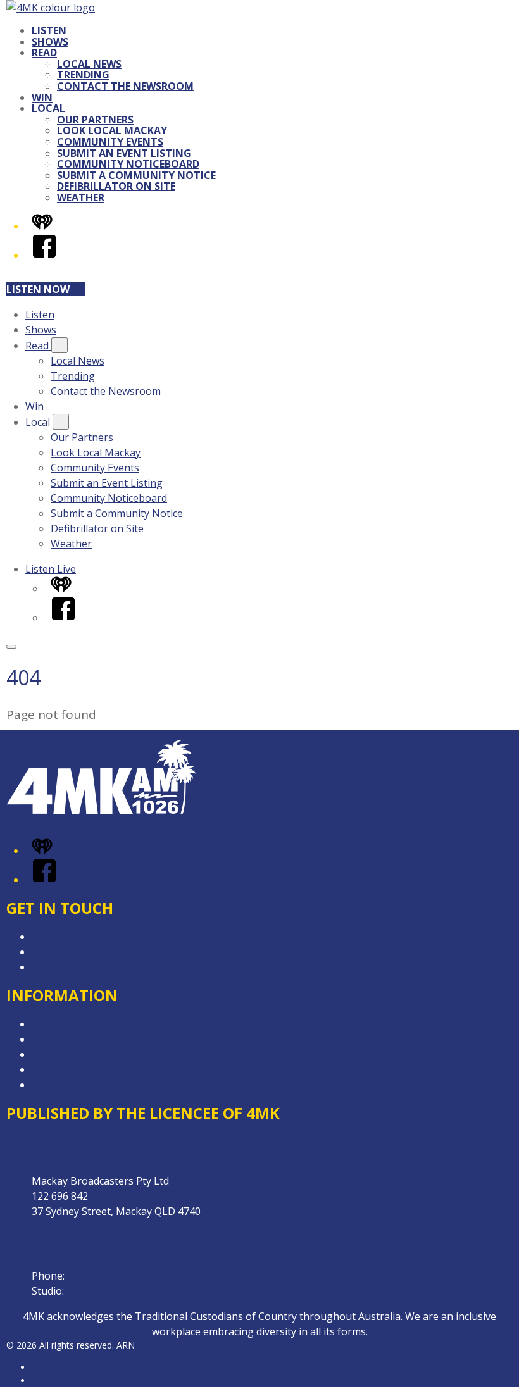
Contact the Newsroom (125, 86)
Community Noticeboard (128, 164)
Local (48, 108)
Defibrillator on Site (116, 186)
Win (42, 97)
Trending (83, 75)
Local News (89, 64)
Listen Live (50, 569)
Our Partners (95, 120)
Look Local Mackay (112, 130)
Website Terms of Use (84, 1069)
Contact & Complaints (83, 937)
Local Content (64, 1085)
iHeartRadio (56, 1380)
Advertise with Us (73, 952)
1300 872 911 (97, 1291)
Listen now (38, 289)
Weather (80, 197)
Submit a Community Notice (136, 175)
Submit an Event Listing (124, 153)
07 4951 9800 (98, 1276)
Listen (49, 30)
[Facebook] (44, 255)
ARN (41, 1367)
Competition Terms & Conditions (109, 1039)
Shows (50, 42)
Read (44, 52)
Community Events (110, 142)
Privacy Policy (63, 1024)
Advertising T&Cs (72, 1054)
